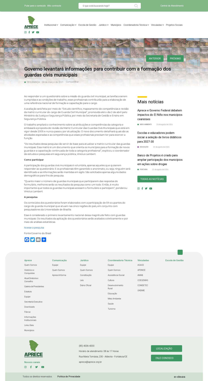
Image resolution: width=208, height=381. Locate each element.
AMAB (140, 275)
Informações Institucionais (30, 318)
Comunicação (67, 25)
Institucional (50, 25)
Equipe (27, 297)
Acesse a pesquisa (34, 227)
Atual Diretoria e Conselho (31, 280)
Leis (82, 280)
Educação (112, 293)
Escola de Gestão (87, 25)
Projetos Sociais (174, 25)
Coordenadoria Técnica (135, 25)
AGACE (141, 265)
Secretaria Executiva (33, 302)
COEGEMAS (143, 280)
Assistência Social (116, 275)
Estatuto (28, 291)
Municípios (116, 25)
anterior (155, 58)
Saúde (110, 304)
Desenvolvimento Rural (115, 287)
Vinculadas (156, 25)
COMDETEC (143, 285)
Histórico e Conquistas (29, 271)
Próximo (175, 58)
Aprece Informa (59, 275)
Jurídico (103, 25)
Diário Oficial (85, 285)
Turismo (111, 309)
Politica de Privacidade (68, 376)
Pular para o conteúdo (35, 5)
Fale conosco (164, 358)
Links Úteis (29, 325)
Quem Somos (30, 265)
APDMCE (141, 270)
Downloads (29, 307)
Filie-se (27, 312)
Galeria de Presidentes (34, 286)
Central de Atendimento (172, 5)
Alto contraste (54, 5)
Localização (164, 348)
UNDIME (141, 290)
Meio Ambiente (114, 299)
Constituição (86, 275)
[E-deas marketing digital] (179, 377)
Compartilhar (72, 82)
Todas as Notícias (152, 179)
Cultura (111, 280)
